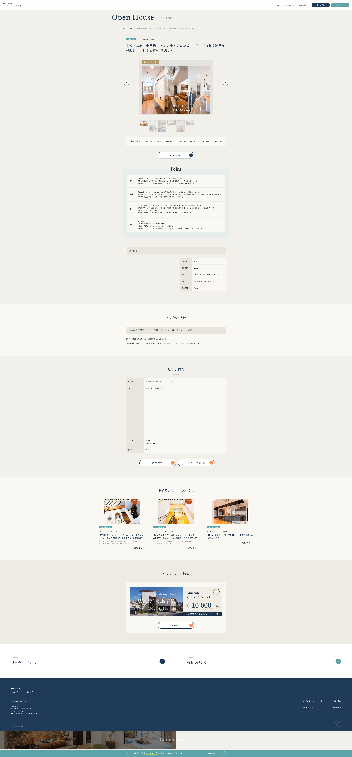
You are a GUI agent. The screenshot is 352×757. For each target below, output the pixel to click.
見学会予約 (321, 5)
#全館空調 (169, 141)
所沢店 (148, 440)
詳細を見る (176, 625)
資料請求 (340, 5)
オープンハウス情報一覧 (196, 463)
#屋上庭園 (149, 141)
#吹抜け (159, 141)
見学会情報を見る (176, 155)
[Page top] (338, 722)
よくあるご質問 (303, 5)
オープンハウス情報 (126, 29)
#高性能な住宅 (181, 141)
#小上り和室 (219, 141)
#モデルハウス (194, 141)
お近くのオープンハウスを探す (286, 5)
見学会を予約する (158, 463)
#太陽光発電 (207, 141)
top (116, 29)
